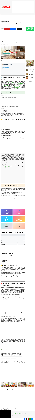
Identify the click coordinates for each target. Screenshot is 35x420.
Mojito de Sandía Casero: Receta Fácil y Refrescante (31, 78)
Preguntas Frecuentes (6, 72)
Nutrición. (21, 355)
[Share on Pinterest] (28, 419)
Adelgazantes (4, 349)
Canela (15, 354)
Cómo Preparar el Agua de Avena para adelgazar (9, 68)
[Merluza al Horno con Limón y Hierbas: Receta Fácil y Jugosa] (27, 74)
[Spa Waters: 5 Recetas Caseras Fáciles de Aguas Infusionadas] (30, 384)
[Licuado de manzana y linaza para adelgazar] (27, 70)
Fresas (18, 355)
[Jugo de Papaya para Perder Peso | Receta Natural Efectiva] (13, 384)
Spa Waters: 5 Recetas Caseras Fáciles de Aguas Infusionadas (30, 389)
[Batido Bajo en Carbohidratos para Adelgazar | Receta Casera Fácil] (22, 384)
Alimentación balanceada (4, 353)
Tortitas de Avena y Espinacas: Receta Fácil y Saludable (29, 67)
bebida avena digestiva (20, 353)
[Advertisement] (23, 7)
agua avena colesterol (20, 349)
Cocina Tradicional (19, 354)
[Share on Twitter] (26, 419)
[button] (34, 20)
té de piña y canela (17, 164)
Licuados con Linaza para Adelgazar (31, 69)
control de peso (9, 355)
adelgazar (8, 349)
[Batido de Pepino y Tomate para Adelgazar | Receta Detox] (5, 384)
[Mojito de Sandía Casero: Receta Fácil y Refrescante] (27, 77)
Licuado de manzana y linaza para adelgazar (31, 71)
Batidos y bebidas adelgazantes (5, 21)
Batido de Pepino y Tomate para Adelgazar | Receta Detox (4, 389)
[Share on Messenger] (32, 419)
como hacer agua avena (4, 355)
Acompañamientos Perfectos (6, 66)
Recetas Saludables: (28, 66)
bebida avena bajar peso (14, 353)
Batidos (9, 353)
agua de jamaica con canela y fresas (13, 167)
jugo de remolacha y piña (5, 166)
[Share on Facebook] (24, 419)
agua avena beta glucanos (13, 349)
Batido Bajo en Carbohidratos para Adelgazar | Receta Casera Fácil (22, 390)
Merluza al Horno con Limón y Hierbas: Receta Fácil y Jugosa (31, 74)
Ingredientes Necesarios (6, 67)
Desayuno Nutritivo (14, 355)
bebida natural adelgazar (4, 354)
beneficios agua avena (10, 354)
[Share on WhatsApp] (30, 419)
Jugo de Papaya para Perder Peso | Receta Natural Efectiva (13, 389)
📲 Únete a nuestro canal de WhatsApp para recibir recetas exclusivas (30, 28)
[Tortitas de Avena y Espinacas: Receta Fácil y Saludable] (30, 63)
